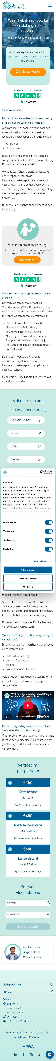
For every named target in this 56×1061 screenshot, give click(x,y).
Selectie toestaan (28, 578)
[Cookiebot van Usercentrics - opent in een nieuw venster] (40, 472)
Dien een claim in (27, 260)
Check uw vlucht (28, 72)
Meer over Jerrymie (32, 957)
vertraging (21, 676)
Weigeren (28, 586)
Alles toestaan (28, 570)
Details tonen (40, 561)
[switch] (49, 531)
